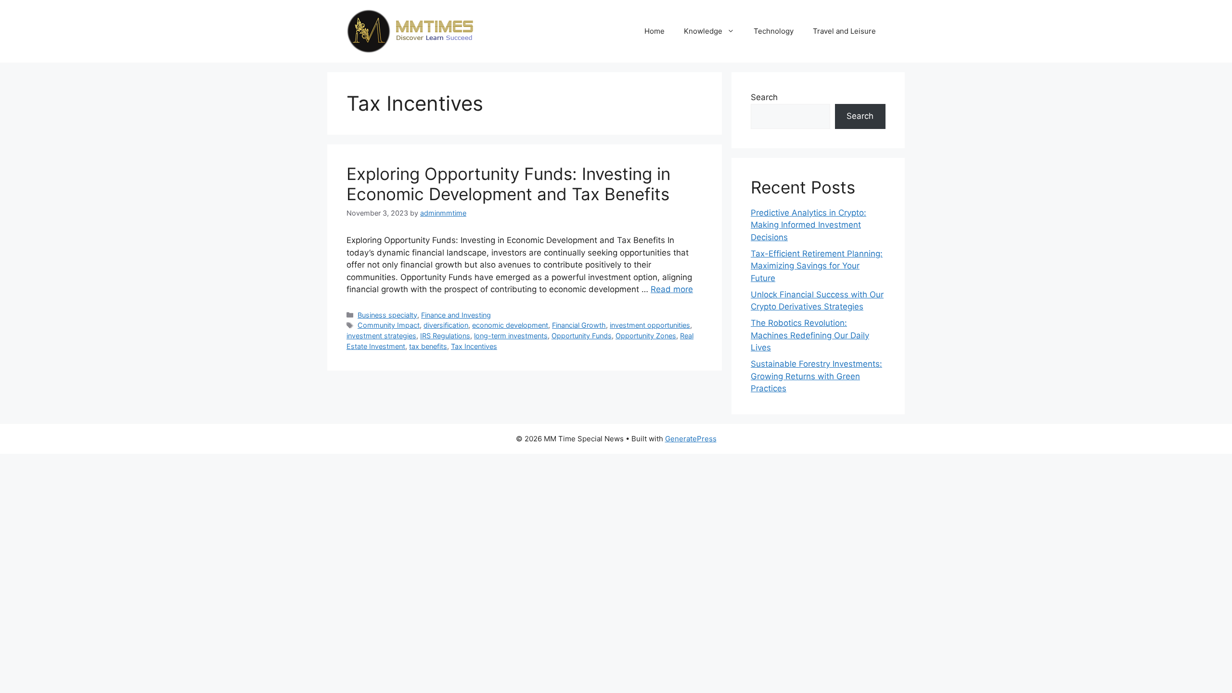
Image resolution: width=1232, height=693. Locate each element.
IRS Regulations (445, 336)
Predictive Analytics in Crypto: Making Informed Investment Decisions (808, 225)
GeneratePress (691, 438)
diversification (446, 325)
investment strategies (381, 336)
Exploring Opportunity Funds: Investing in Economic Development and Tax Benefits (508, 184)
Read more (672, 289)
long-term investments (511, 336)
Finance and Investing (456, 315)
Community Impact (389, 325)
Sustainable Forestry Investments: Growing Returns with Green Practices (816, 376)
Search (764, 97)
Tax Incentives (474, 346)
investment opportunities (650, 325)
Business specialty (387, 315)
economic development (510, 325)
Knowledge (703, 31)
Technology (774, 31)
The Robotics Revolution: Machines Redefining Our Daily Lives (810, 335)
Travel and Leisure (844, 31)
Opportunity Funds (582, 336)
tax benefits (428, 346)
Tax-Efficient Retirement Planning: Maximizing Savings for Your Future (817, 266)
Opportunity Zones (646, 336)
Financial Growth (579, 325)
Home (654, 31)
